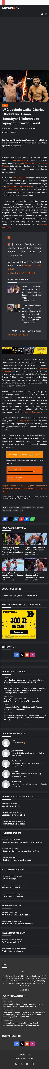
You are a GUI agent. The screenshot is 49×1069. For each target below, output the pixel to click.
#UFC (38, 265)
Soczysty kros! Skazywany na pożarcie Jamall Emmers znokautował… (12, 575)
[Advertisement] (24, 43)
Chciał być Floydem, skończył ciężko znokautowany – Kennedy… (35, 575)
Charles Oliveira (26, 507)
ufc (22, 510)
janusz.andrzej (17, 751)
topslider (16, 510)
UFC (5, 105)
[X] (10, 519)
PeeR (13, 740)
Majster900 (16, 761)
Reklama (30, 1058)
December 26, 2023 (18, 334)
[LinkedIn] (15, 519)
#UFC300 (27, 265)
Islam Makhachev (38, 507)
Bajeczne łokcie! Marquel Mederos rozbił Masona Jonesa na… (35, 550)
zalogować (13, 596)
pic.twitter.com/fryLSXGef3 (22, 273)
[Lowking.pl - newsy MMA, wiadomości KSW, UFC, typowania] (11, 8)
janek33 (15, 771)
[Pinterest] (20, 519)
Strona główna (21, 1058)
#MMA (11, 269)
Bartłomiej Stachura (10, 128)
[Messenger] (26, 519)
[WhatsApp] (31, 519)
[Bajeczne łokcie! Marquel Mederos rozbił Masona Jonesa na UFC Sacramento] (36, 539)
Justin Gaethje (7, 510)
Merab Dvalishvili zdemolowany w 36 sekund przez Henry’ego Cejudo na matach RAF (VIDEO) (31, 292)
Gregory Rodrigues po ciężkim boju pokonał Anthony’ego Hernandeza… (12, 550)
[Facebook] (4, 519)
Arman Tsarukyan (14, 507)
